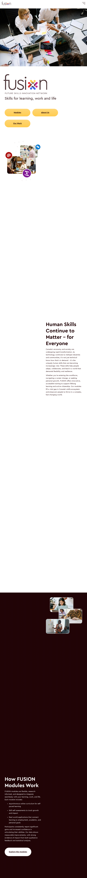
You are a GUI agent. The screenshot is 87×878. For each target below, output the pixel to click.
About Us (45, 112)
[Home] (6, 3)
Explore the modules (18, 852)
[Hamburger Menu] (83, 3)
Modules (17, 112)
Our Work (17, 123)
